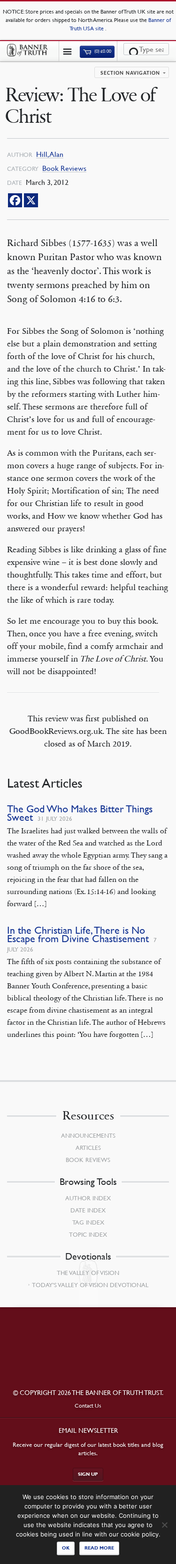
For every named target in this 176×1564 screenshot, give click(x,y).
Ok (65, 1548)
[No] (164, 1524)
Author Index (88, 1198)
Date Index (88, 1210)
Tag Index (88, 1222)
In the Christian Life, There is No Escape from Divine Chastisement (78, 934)
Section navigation (130, 73)
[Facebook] (15, 200)
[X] (31, 200)
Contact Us (88, 1405)
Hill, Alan (49, 154)
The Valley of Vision (88, 1272)
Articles (88, 1147)
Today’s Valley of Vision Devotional (90, 1285)
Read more (99, 1548)
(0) (102, 51)
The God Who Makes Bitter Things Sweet (80, 813)
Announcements (88, 1135)
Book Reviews (64, 168)
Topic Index (88, 1234)
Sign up (88, 1474)
